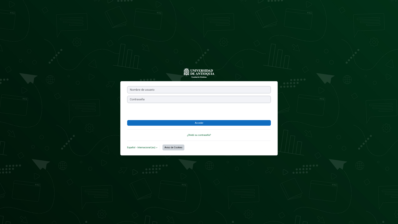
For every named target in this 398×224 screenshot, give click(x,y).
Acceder (199, 122)
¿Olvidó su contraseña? (199, 135)
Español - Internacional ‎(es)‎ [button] (141, 147)
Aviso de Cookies (173, 147)
